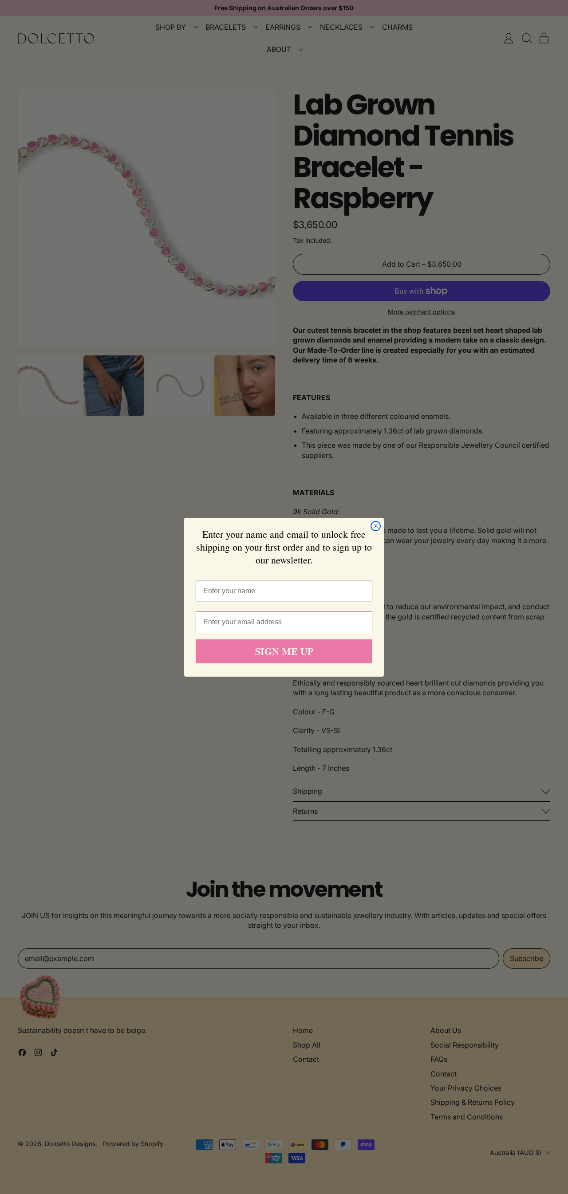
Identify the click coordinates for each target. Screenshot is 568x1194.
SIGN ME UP (284, 651)
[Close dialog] (375, 526)
